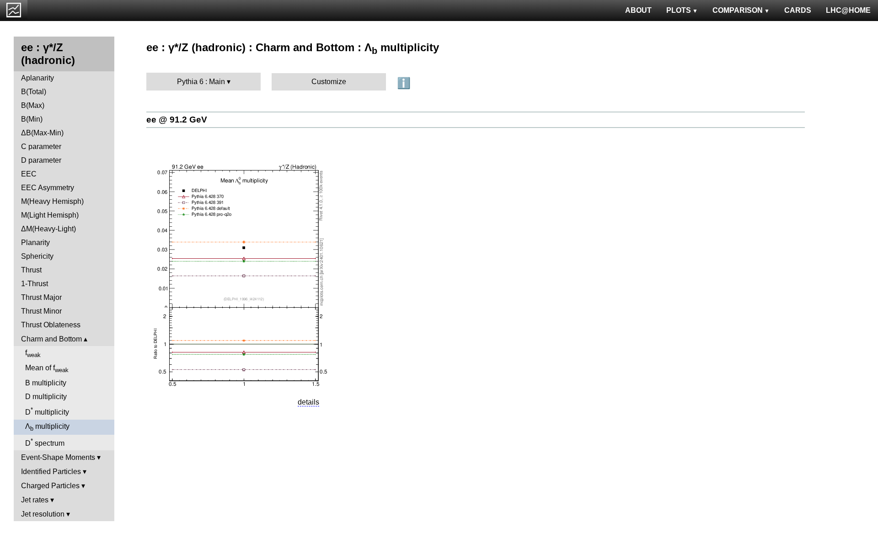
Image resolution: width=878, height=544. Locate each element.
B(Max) (32, 105)
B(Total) (33, 92)
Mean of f (47, 368)
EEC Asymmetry (47, 188)
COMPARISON (737, 10)
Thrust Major (41, 297)
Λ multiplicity (47, 427)
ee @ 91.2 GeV (176, 119)
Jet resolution (42, 514)
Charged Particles (50, 486)
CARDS (797, 10)
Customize (328, 81)
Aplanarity (37, 78)
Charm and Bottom (51, 339)
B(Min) (32, 119)
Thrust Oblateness (50, 325)
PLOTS (678, 10)
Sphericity (37, 256)
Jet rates (34, 500)
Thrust (31, 270)
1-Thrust (34, 284)
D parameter (41, 160)
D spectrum (44, 442)
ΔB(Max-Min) (42, 133)
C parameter (41, 146)
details (308, 402)
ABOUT (638, 10)
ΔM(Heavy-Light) (48, 229)
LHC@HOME (848, 10)
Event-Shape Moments (58, 457)
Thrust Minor (41, 311)
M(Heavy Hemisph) (52, 201)
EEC (29, 174)
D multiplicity (46, 396)
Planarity (35, 242)
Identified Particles (51, 471)
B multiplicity (45, 383)
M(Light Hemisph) (50, 215)
